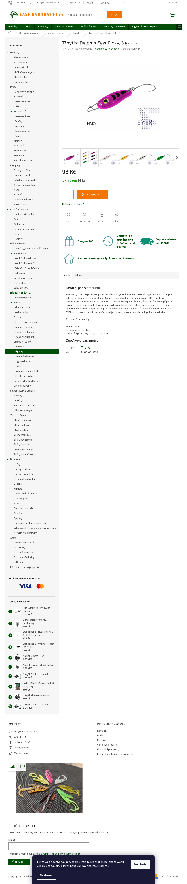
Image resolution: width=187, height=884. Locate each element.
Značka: (131, 49)
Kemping (15, 165)
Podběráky (20, 253)
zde (106, 866)
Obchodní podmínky (108, 749)
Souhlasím (140, 864)
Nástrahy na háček (24, 332)
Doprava (105, 3)
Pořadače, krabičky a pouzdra (30, 523)
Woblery (19, 347)
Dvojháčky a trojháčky (27, 479)
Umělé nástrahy (22, 386)
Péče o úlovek (18, 244)
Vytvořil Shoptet (170, 876)
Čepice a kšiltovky (24, 214)
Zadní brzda (20, 62)
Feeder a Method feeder (27, 381)
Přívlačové (19, 126)
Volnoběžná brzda (24, 67)
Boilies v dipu (22, 312)
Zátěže (18, 484)
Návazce (18, 503)
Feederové (20, 111)
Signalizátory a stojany (22, 391)
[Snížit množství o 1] (75, 197)
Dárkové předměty (24, 557)
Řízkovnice (20, 273)
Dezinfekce (20, 283)
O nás (90, 3)
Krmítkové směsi (23, 327)
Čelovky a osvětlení (24, 185)
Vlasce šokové (22, 425)
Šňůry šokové (21, 445)
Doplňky (18, 239)
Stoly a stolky (21, 204)
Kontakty (74, 3)
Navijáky (14, 52)
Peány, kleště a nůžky (26, 494)
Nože (17, 190)
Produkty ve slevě (24, 543)
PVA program (21, 499)
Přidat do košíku (95, 194)
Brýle (17, 234)
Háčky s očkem (23, 469)
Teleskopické (22, 102)
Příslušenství (21, 82)
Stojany (18, 396)
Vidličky (18, 400)
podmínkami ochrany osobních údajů (61, 854)
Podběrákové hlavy (25, 258)
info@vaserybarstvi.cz (26, 731)
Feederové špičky (24, 92)
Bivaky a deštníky (23, 200)
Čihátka (18, 513)
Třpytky (19, 351)
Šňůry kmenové (22, 435)
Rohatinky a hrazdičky (26, 405)
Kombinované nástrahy (27, 371)
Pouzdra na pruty (23, 160)
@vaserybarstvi (22, 753)
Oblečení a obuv (19, 209)
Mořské (18, 141)
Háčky (17, 464)
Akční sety (19, 548)
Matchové (19, 155)
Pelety (17, 317)
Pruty (13, 87)
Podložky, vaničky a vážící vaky (31, 249)
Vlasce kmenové (23, 420)
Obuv (17, 219)
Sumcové (19, 146)
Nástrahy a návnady (20, 293)
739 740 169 (20, 737)
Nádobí (18, 195)
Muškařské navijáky (24, 72)
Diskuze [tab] (78, 275)
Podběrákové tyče (25, 263)
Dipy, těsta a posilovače (27, 322)
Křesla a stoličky (23, 175)
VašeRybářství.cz (23, 742)
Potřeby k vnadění (24, 337)
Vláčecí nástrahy (23, 342)
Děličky (19, 106)
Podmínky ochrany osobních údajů (115, 754)
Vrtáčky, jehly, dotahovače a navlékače (35, 528)
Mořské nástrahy (24, 376)
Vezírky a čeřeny (23, 278)
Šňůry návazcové (23, 440)
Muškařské (20, 151)
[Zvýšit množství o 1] (75, 192)
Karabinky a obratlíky (25, 533)
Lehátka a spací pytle (25, 180)
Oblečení (19, 224)
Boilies (17, 302)
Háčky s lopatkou (24, 474)
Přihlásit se (19, 861)
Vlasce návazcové (23, 450)
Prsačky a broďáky (24, 229)
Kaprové (18, 97)
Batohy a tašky (22, 170)
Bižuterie (15, 459)
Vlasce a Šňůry (18, 415)
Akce (13, 538)
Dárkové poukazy (23, 552)
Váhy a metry (21, 288)
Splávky (18, 518)
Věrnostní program (107, 745)
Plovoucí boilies (23, 307)
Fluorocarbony (22, 430)
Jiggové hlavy (22, 361)
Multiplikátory (21, 77)
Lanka (18, 366)
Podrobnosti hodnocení (106, 49)
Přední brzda (21, 57)
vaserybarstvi (21, 748)
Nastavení (46, 875)
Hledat (114, 14)
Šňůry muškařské (23, 454)
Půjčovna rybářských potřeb (25, 567)
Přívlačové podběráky (27, 268)
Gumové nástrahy (24, 356)
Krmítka (18, 489)
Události (18, 562)
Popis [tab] (67, 275)
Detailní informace (72, 204)
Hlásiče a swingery (24, 410)
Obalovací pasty (23, 298)
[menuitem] (13, 27)
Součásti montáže (24, 508)
